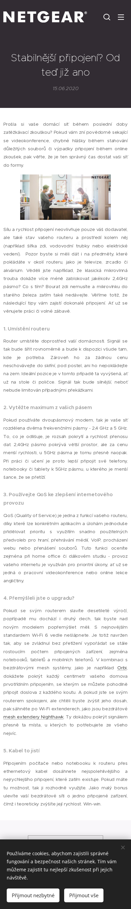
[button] (106, 16)
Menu (121, 17)
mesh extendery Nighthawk (33, 717)
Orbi (122, 668)
